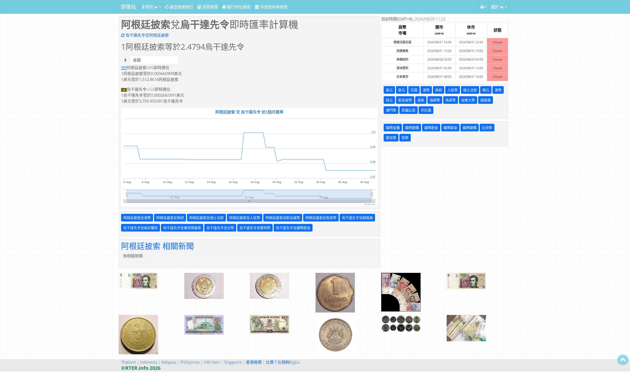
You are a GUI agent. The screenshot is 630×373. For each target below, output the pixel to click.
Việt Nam (212, 362)
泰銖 (420, 100)
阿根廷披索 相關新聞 (157, 246)
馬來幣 (450, 100)
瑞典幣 (435, 100)
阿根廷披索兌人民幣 (244, 217)
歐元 (401, 90)
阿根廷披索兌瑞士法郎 (206, 217)
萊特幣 (391, 137)
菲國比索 (408, 110)
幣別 (149, 7)
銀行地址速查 (238, 7)
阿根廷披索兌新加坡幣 (283, 217)
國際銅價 (412, 127)
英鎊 (438, 90)
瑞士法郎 (470, 90)
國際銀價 (469, 127)
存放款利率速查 (273, 7)
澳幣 (498, 90)
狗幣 (405, 137)
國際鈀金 (431, 127)
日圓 (413, 90)
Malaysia (168, 362)
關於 (495, 7)
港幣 (426, 90)
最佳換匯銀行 (181, 7)
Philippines (190, 362)
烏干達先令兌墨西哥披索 (182, 227)
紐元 (389, 100)
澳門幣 (391, 110)
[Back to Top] (623, 360)
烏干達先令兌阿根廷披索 (147, 35)
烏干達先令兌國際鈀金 (293, 227)
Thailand (128, 362)
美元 (389, 90)
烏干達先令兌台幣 (220, 227)
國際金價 (393, 127)
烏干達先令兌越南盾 (357, 217)
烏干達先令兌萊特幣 (254, 227)
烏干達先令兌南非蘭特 (140, 227)
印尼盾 (426, 110)
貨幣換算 (209, 7)
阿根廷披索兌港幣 (137, 217)
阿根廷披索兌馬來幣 (320, 217)
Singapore (233, 362)
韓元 (485, 90)
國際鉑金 (450, 127)
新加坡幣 (405, 100)
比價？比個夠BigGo (283, 362)
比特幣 (487, 127)
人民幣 (452, 90)
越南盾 (485, 100)
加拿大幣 (468, 100)
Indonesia (148, 362)
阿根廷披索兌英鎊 (170, 217)
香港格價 (254, 362)
